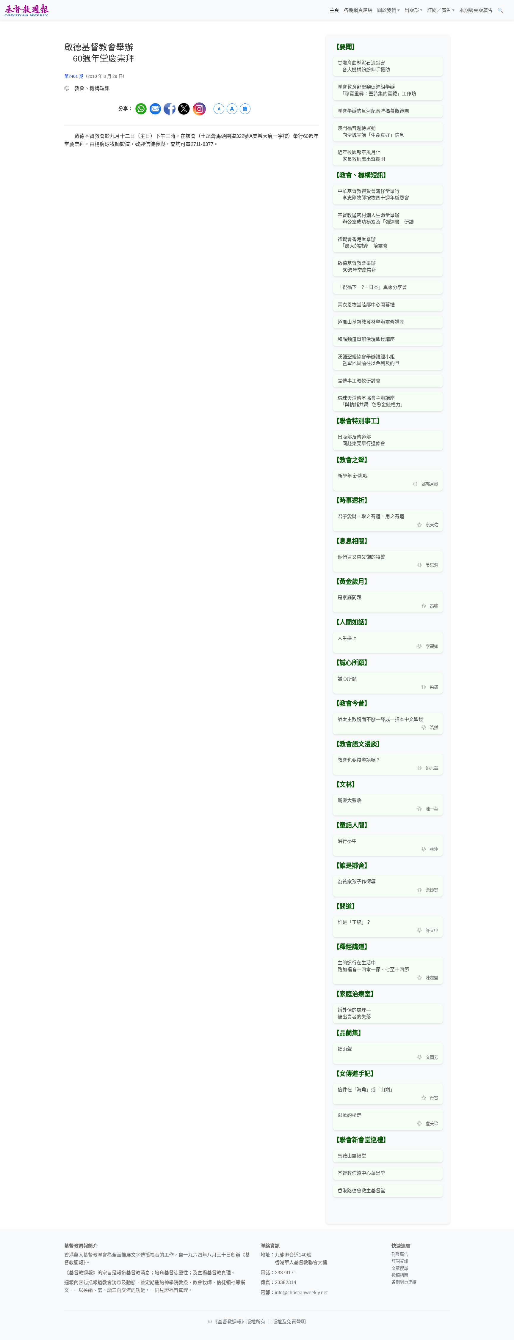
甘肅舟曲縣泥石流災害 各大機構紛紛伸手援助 (364, 66)
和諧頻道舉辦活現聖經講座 (366, 339)
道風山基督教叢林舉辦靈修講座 (371, 322)
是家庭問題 (349, 597)
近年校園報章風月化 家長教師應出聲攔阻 (361, 155)
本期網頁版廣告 (476, 10)
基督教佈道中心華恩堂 (361, 1173)
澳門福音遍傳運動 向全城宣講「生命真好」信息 (371, 131)
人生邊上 (347, 638)
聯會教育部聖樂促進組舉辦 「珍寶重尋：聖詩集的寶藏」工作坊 (377, 90)
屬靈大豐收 (349, 800)
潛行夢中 (347, 841)
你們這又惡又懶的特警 (361, 557)
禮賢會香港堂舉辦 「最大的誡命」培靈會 (363, 242)
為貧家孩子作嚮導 (357, 881)
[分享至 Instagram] (199, 109)
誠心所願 (347, 678)
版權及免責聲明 (289, 1321)
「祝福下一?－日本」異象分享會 (372, 287)
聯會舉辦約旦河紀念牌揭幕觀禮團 (373, 111)
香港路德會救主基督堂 (361, 1190)
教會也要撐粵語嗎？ (359, 760)
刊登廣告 (399, 1254)
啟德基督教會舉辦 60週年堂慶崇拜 (357, 266)
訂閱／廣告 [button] (439, 10)
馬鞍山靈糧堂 (352, 1155)
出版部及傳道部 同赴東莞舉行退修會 (361, 440)
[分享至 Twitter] (184, 109)
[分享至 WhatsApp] (141, 109)
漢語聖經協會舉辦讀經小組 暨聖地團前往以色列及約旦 (368, 360)
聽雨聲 (345, 1048)
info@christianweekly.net (301, 1292)
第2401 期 (73, 76)
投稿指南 (399, 1275)
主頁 (334, 10)
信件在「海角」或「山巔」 (366, 1089)
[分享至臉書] (169, 109)
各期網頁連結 (358, 10)
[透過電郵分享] (155, 109)
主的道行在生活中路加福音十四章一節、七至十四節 (373, 966)
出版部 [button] (412, 10)
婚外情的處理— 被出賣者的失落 (354, 1013)
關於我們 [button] (386, 10)
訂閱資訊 (399, 1261)
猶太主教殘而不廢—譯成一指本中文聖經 (380, 719)
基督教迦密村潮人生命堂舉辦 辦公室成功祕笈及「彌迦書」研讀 (376, 218)
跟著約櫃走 (349, 1115)
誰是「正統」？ (354, 922)
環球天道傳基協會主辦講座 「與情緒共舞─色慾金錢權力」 (371, 401)
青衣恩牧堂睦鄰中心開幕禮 (366, 304)
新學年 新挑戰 (352, 475)
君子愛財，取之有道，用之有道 (371, 516)
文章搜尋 (399, 1268)
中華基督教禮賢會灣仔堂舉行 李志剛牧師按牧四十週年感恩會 (373, 194)
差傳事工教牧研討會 (359, 380)
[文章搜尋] (508, 10)
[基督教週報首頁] (26, 10)
